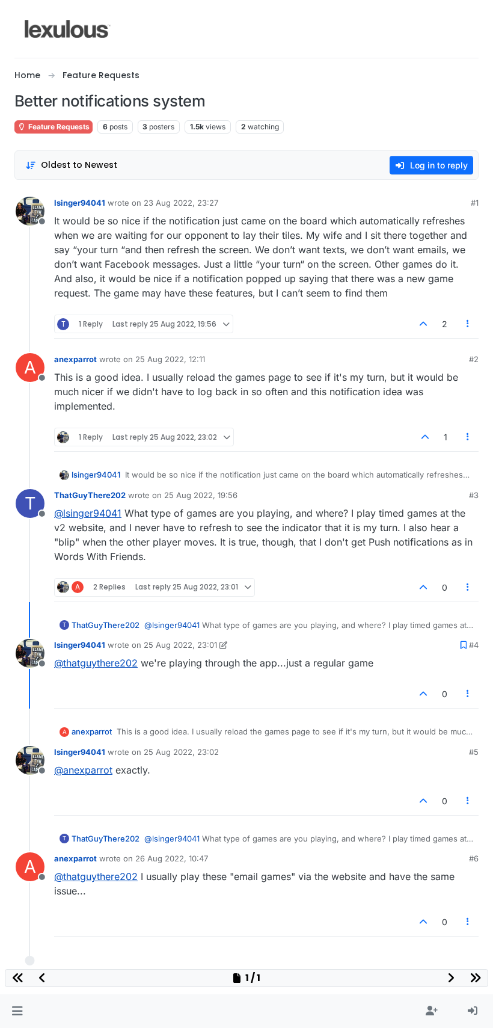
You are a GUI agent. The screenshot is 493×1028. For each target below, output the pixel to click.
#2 (474, 359)
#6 (474, 858)
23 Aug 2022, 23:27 (181, 203)
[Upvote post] (423, 324)
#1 (475, 203)
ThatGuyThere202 (90, 495)
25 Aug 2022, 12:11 (170, 359)
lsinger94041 (79, 203)
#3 (474, 495)
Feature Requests (58, 126)
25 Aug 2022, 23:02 (181, 752)
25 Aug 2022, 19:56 (200, 495)
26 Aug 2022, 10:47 (171, 858)
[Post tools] (468, 324)
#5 (474, 752)
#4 (474, 645)
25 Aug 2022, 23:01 (180, 645)
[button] (17, 1011)
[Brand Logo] (67, 28)
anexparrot (75, 359)
